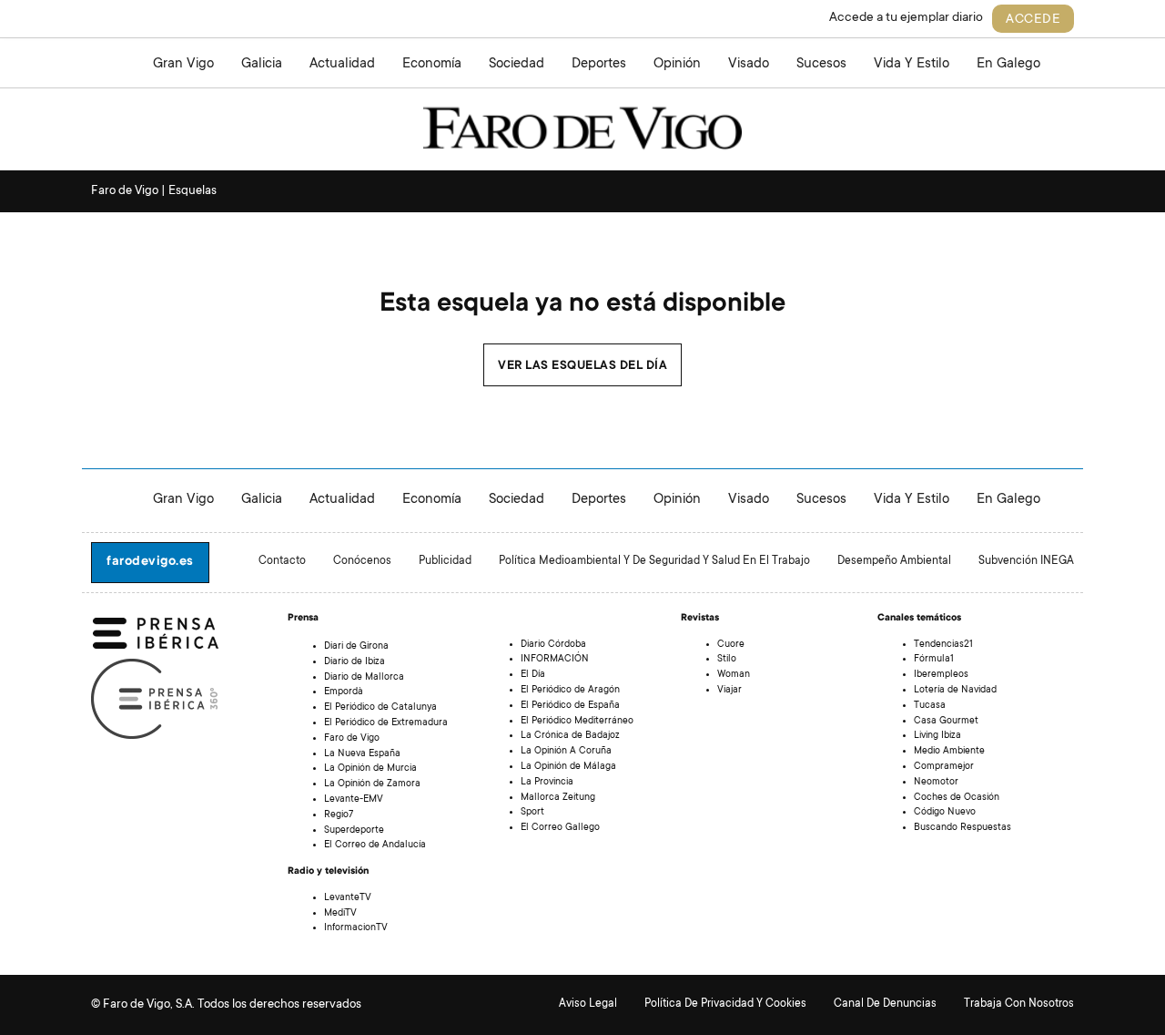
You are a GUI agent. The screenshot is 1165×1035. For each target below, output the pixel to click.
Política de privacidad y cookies (725, 1004)
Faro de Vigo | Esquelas (154, 191)
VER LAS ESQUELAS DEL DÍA (582, 366)
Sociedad (516, 64)
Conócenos (362, 561)
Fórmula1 (934, 659)
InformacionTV (356, 928)
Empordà (343, 692)
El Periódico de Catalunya (380, 707)
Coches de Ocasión (956, 798)
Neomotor (936, 782)
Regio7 (338, 815)
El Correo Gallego (560, 828)
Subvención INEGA (1026, 561)
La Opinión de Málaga (568, 767)
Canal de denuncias (885, 1004)
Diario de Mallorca (364, 677)
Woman (733, 675)
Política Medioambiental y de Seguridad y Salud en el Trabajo (654, 561)
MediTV (340, 913)
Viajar (729, 690)
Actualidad (342, 64)
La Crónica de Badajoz (570, 736)
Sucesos (821, 64)
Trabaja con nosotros (1019, 1004)
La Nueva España (362, 754)
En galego (1008, 64)
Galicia (261, 64)
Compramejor (944, 767)
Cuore (731, 645)
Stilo (726, 659)
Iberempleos (941, 675)
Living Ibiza (937, 736)
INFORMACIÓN (555, 659)
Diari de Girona (356, 646)
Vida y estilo (911, 64)
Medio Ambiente (949, 751)
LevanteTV (347, 898)
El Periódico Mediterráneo (577, 721)
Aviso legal (588, 1004)
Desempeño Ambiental (894, 561)
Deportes (599, 64)
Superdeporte (354, 830)
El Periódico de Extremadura (386, 723)
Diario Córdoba (553, 645)
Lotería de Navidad (955, 690)
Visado (748, 64)
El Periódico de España (570, 706)
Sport (532, 812)
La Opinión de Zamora (372, 784)
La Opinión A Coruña (566, 751)
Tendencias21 (943, 645)
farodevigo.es (150, 562)
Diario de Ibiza (354, 662)
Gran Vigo (183, 64)
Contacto (282, 561)
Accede (1033, 20)
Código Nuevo (945, 812)
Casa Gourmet (946, 721)
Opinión (677, 64)
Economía (431, 64)
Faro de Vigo (352, 738)
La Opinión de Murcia (370, 768)
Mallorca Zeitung (558, 798)
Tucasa (930, 706)
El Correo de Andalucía (375, 845)
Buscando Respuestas (962, 828)
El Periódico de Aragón (570, 690)
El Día (533, 675)
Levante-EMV (353, 799)
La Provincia (547, 782)
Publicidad (445, 561)
